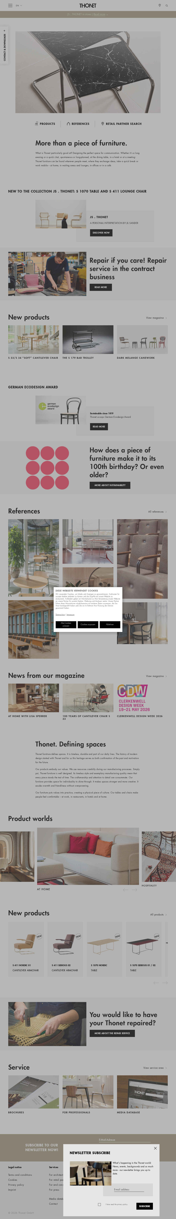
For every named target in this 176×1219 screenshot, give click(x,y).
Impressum (71, 615)
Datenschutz (60, 615)
